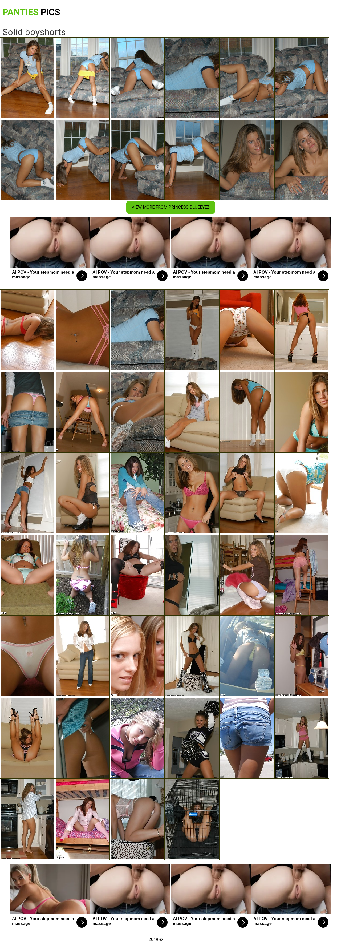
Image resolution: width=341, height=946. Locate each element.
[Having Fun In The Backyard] (27, 411)
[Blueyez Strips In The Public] (137, 738)
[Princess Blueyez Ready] (27, 819)
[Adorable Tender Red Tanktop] (192, 493)
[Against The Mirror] (82, 493)
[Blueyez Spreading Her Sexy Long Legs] (137, 575)
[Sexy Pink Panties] (82, 330)
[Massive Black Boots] (192, 575)
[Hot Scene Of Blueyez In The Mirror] (301, 330)
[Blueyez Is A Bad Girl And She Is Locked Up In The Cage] (247, 575)
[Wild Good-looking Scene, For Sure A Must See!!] (301, 575)
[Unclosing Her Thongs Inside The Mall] (247, 738)
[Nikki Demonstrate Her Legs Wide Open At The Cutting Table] (27, 656)
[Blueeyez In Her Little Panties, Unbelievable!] (82, 575)
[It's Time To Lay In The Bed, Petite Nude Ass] (82, 819)
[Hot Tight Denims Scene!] (82, 656)
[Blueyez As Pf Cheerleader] (192, 738)
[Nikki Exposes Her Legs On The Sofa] (137, 411)
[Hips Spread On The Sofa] (247, 656)
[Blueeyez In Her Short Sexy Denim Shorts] (27, 493)
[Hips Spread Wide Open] (27, 738)
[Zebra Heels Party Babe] (192, 656)
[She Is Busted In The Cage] (192, 819)
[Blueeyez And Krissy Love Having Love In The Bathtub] (137, 656)
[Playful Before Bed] (247, 330)
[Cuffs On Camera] (137, 819)
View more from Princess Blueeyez (171, 207)
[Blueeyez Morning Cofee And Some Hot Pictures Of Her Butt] (137, 493)
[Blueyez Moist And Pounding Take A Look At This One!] (27, 575)
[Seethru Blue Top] (247, 411)
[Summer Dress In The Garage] (301, 493)
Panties (31, 12)
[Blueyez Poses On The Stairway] (247, 493)
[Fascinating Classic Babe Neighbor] (192, 411)
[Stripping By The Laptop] (82, 411)
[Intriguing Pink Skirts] (192, 330)
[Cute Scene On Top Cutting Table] (301, 411)
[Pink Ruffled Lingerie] (301, 738)
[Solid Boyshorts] (137, 330)
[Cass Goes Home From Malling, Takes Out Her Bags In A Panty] (301, 656)
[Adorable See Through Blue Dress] (82, 738)
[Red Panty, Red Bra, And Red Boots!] (27, 330)
